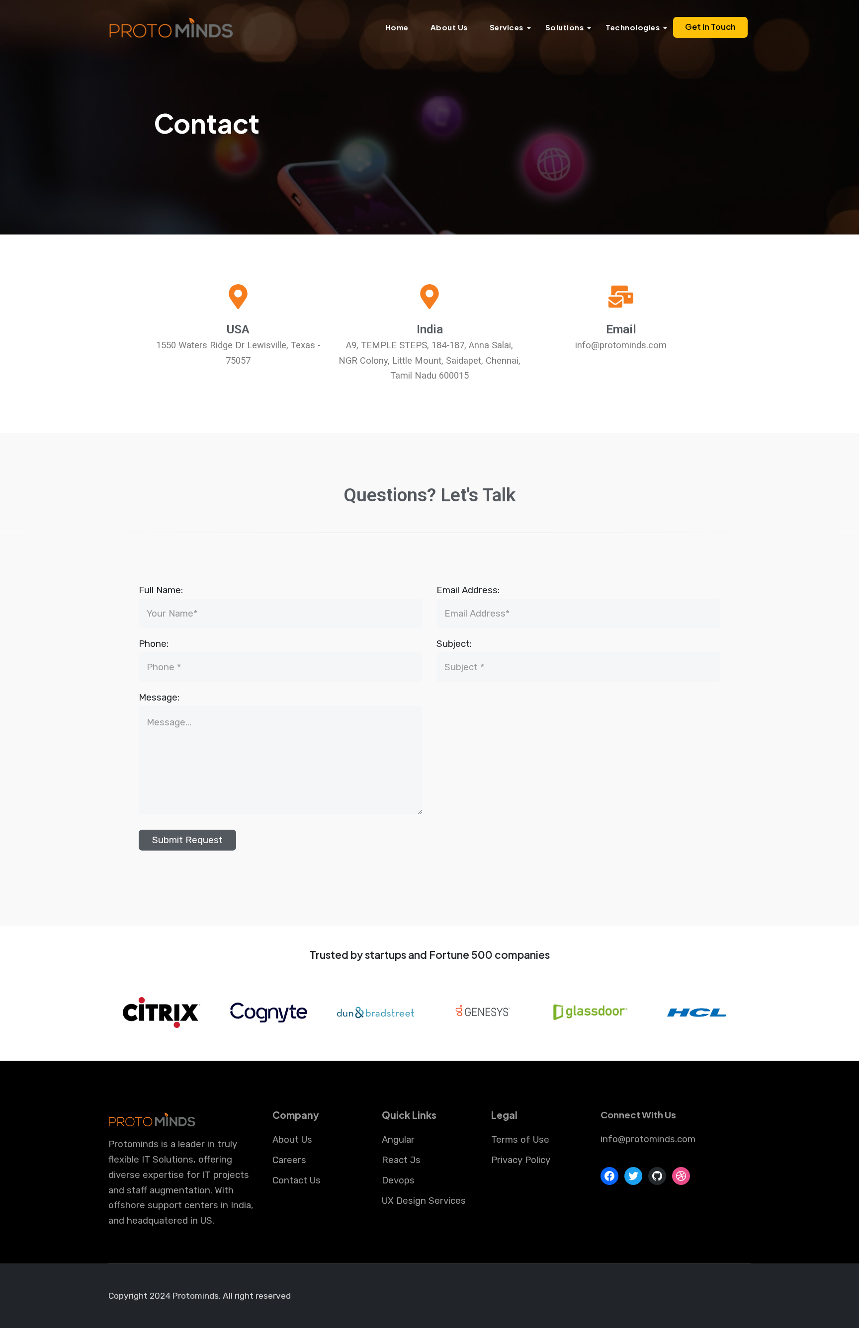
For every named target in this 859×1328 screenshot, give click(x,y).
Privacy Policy (520, 1160)
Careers (289, 1160)
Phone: (154, 643)
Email (621, 329)
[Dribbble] (681, 1176)
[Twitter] (633, 1176)
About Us (449, 27)
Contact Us (296, 1180)
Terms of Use (520, 1139)
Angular (398, 1139)
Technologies (632, 27)
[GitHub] (657, 1176)
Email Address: (468, 590)
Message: (159, 697)
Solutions (564, 27)
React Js (401, 1160)
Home (397, 27)
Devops (398, 1180)
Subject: (454, 643)
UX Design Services (424, 1200)
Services (506, 27)
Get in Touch (710, 26)
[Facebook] (609, 1176)
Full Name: (161, 590)
